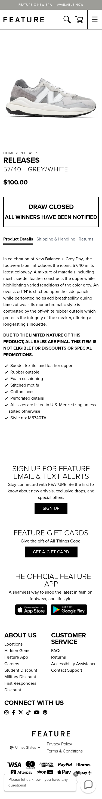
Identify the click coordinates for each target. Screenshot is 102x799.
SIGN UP (51, 508)
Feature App (16, 657)
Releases (29, 153)
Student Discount (20, 670)
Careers (11, 664)
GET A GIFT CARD (51, 552)
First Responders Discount (20, 687)
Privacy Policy (59, 744)
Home (8, 153)
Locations (13, 644)
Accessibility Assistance (74, 664)
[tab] (19, 240)
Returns (58, 657)
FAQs (56, 650)
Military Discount (20, 677)
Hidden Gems (17, 650)
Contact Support (66, 670)
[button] (88, 785)
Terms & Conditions (65, 751)
